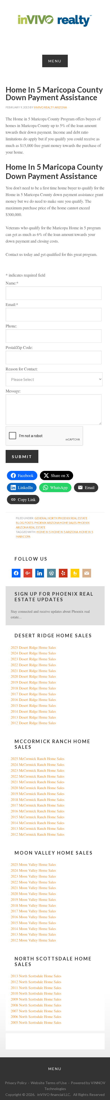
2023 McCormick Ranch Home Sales (37, 770)
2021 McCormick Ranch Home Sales (37, 781)
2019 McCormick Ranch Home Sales (37, 793)
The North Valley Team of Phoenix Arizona (55, 21)
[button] (55, 61)
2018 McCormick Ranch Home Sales (37, 799)
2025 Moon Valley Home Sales (33, 864)
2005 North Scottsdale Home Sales (36, 1022)
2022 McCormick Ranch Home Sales (37, 776)
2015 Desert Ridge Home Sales (33, 705)
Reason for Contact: (22, 368)
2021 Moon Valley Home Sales (33, 887)
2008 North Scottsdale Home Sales (36, 1005)
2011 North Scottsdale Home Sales (36, 987)
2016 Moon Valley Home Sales (33, 916)
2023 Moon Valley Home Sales (33, 876)
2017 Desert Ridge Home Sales (33, 693)
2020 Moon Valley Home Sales (33, 893)
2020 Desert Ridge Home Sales (33, 676)
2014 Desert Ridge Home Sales (33, 711)
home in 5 (43, 532)
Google (16, 1041)
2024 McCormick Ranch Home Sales (37, 764)
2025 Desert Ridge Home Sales (33, 647)
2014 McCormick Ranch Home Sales (37, 822)
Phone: (11, 325)
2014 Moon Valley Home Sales (33, 928)
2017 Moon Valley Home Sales (33, 911)
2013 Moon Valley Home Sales (33, 934)
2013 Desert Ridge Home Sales (33, 717)
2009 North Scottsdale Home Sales (36, 999)
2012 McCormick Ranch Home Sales (37, 834)
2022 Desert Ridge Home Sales (33, 664)
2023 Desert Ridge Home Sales (33, 658)
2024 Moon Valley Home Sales (33, 870)
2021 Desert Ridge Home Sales (33, 670)
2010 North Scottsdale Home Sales (36, 993)
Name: (12, 283)
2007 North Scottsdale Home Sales (36, 1010)
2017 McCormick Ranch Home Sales (37, 805)
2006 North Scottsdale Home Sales (36, 1016)
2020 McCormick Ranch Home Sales (37, 787)
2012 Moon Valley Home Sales (33, 940)
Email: (12, 304)
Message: (13, 390)
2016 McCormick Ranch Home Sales (37, 811)
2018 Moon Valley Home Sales (33, 905)
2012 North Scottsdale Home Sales (36, 981)
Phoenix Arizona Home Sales (55, 522)
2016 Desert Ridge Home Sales (33, 699)
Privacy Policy (16, 1083)
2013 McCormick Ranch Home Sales (37, 828)
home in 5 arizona (64, 532)
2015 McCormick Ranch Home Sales (37, 816)
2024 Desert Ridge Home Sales (33, 653)
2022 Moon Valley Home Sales (33, 882)
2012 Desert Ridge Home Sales (33, 722)
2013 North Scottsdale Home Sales (36, 975)
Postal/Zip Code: (19, 347)
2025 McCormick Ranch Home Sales (37, 758)
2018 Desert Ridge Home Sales (33, 688)
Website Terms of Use (49, 1083)
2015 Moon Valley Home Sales (33, 922)
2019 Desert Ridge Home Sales (33, 682)
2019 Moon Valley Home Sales (33, 899)
